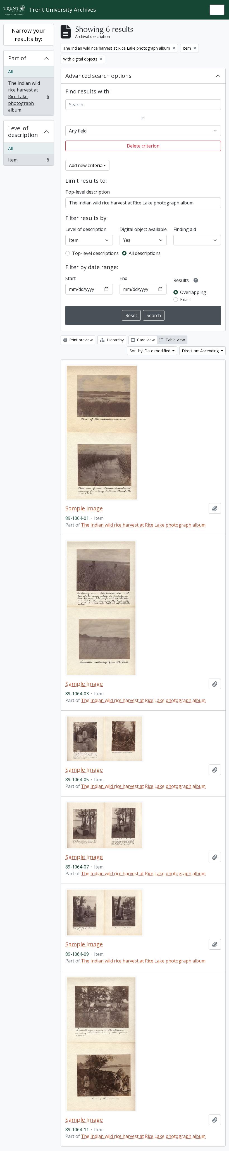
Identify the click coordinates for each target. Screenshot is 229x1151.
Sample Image (84, 508)
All (10, 72)
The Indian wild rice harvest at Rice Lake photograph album (28, 96)
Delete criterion (143, 146)
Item (28, 161)
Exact (185, 299)
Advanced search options (98, 75)
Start (70, 278)
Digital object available (143, 229)
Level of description (23, 131)
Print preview (80, 339)
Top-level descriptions (95, 253)
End (123, 278)
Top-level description (87, 192)
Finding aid (184, 229)
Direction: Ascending (201, 350)
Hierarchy (115, 339)
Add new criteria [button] (85, 165)
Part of (17, 58)
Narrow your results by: (29, 35)
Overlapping (193, 292)
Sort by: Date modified (150, 350)
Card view (145, 339)
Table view (174, 339)
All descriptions (145, 253)
